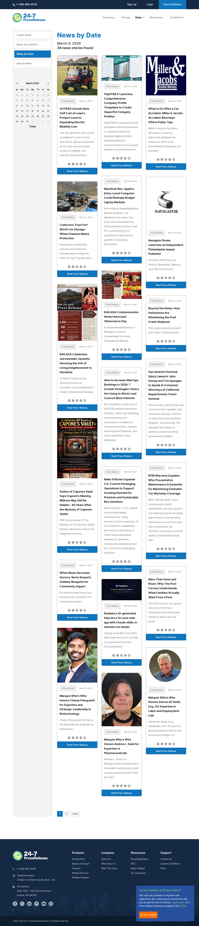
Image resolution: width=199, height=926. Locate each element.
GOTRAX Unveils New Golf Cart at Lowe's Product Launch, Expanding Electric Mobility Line (74, 117)
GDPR (183, 905)
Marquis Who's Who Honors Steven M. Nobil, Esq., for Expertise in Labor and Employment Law (164, 706)
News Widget (138, 868)
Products (78, 853)
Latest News (24, 35)
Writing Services (80, 873)
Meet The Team (109, 868)
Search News (24, 63)
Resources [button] (156, 17)
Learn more (178, 902)
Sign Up (132, 4)
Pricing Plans (78, 859)
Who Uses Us (108, 864)
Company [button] (108, 17)
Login (150, 4)
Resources (138, 853)
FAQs (163, 868)
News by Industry (27, 44)
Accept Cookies (148, 914)
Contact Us (177, 17)
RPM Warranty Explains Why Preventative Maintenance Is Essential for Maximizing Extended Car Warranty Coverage (165, 484)
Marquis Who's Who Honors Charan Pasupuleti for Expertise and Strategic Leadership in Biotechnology (77, 705)
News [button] (139, 17)
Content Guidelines (170, 864)
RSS (133, 864)
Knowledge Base (139, 859)
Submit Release (172, 4)
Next (75, 814)
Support (165, 853)
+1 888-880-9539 (26, 4)
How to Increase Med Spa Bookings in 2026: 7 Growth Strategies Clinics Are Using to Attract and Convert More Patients (121, 389)
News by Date (25, 54)
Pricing (126, 17)
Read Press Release (77, 171)
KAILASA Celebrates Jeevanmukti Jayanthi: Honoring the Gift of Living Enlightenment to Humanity (76, 363)
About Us (106, 859)
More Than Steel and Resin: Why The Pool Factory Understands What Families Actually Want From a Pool (164, 588)
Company (107, 853)
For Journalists (138, 873)
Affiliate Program (80, 878)
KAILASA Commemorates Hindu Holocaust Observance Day (121, 317)
